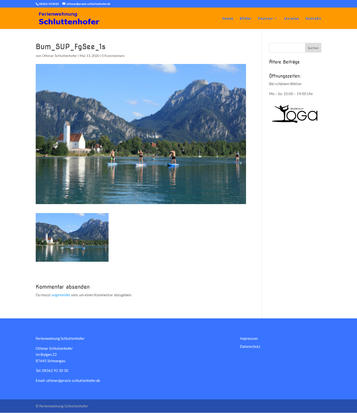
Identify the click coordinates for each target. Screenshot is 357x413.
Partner (265, 19)
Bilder (246, 19)
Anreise (291, 19)
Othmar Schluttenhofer (59, 56)
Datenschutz (250, 346)
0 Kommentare (113, 56)
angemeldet (60, 295)
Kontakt (313, 19)
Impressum (249, 338)
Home (227, 19)
